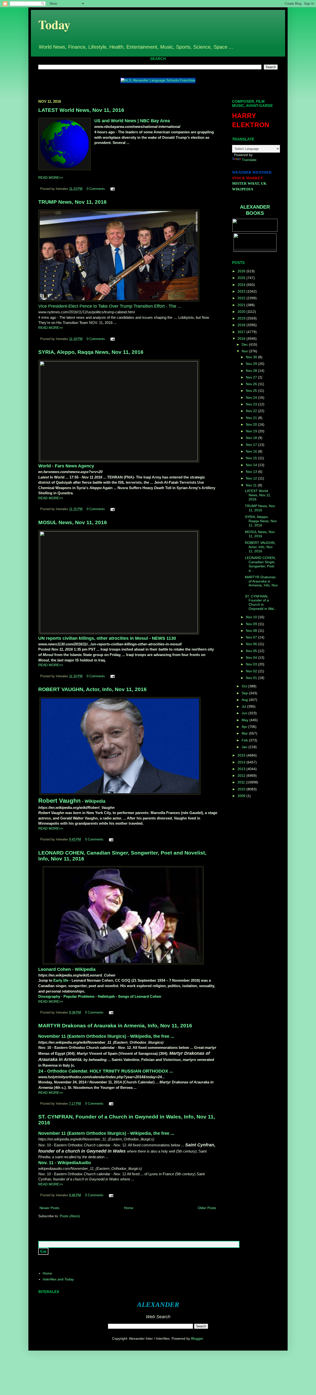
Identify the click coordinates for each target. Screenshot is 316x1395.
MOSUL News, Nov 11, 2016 (72, 522)
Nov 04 (252, 657)
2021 (241, 305)
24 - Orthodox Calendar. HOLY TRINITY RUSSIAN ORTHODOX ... (105, 1071)
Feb (245, 740)
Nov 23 (252, 404)
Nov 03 (252, 664)
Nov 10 (252, 617)
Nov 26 (252, 384)
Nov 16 (252, 451)
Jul (244, 706)
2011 (241, 782)
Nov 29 (252, 364)
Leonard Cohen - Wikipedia (67, 969)
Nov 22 (252, 411)
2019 (241, 318)
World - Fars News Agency (66, 465)
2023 (241, 291)
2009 (241, 796)
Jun (245, 713)
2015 (241, 755)
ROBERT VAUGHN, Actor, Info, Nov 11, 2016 (92, 689)
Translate (249, 160)
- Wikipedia (71, 801)
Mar (245, 733)
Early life (60, 980)
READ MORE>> (50, 177)
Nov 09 (252, 624)
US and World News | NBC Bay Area (132, 120)
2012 (241, 775)
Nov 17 (252, 445)
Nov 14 (252, 465)
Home (128, 1208)
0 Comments (96, 189)
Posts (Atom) (70, 1216)
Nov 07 (252, 637)
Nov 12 (252, 478)
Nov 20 (252, 424)
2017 (241, 332)
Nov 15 (252, 458)
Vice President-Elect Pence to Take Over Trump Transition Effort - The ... (109, 306)
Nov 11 (252, 485)
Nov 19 (252, 431)
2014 (241, 762)
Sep (245, 693)
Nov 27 (252, 377)
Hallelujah (106, 996)
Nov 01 (252, 678)
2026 (241, 271)
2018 (241, 325)
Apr (245, 727)
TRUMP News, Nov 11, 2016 (72, 202)
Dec (245, 344)
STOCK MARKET (247, 178)
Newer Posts (49, 1208)
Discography (49, 996)
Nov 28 (252, 371)
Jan (245, 747)
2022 (241, 298)
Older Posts (207, 1208)
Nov (245, 351)
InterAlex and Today (58, 1279)
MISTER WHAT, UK (249, 183)
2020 (241, 312)
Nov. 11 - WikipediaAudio (64, 1162)
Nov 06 (252, 644)
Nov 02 (252, 671)
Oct (245, 686)
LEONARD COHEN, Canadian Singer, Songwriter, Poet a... (260, 564)
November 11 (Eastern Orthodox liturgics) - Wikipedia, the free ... (106, 1036)
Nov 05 (252, 651)
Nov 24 (252, 397)
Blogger (197, 1338)
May (245, 720)
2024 (241, 285)
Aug (245, 700)
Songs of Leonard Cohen (139, 996)
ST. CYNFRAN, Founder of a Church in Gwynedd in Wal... (261, 602)
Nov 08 (252, 631)
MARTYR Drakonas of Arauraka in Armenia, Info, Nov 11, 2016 (115, 1025)
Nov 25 (252, 391)
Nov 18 (252, 438)
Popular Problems (79, 996)
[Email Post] (112, 189)
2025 (241, 278)
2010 (241, 789)
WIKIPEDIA (242, 189)
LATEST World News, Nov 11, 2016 (81, 110)
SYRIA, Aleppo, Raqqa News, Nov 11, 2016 (90, 352)
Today (54, 24)
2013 (241, 769)
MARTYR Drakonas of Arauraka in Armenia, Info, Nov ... (261, 583)
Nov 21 (252, 418)
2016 (241, 338)
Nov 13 (252, 472)
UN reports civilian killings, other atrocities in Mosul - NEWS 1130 (107, 638)
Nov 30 (252, 357)
